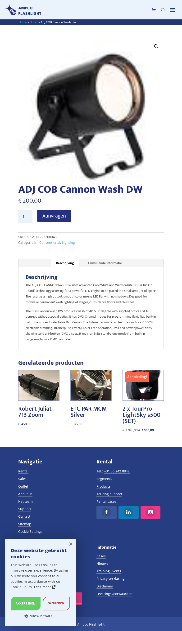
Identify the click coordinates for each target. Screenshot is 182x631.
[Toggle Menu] (172, 10)
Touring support (109, 494)
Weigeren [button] (56, 603)
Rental (23, 471)
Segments (104, 478)
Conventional (49, 242)
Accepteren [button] (25, 603)
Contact (24, 516)
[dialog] (40, 582)
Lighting (68, 242)
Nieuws (102, 563)
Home (23, 22)
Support (24, 509)
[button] (156, 46)
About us (25, 494)
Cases (101, 556)
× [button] (70, 544)
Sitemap (24, 524)
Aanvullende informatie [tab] (104, 263)
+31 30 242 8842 (117, 471)
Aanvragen (54, 216)
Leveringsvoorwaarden (114, 593)
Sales (22, 478)
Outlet (34, 22)
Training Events (108, 571)
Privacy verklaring (110, 578)
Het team (25, 501)
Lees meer (43, 587)
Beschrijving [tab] (65, 263)
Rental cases (106, 501)
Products (103, 486)
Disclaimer (104, 586)
